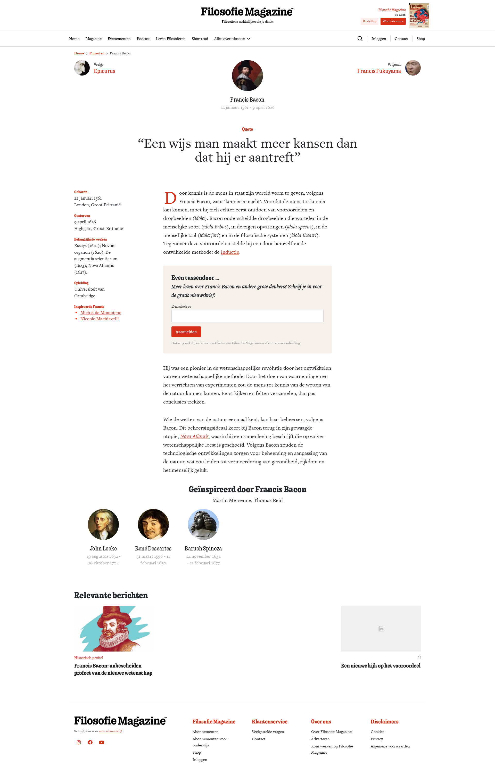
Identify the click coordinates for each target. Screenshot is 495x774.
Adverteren (320, 739)
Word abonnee (393, 21)
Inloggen (200, 759)
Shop (421, 38)
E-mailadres (181, 306)
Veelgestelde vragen (268, 731)
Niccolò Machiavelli (99, 319)
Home (79, 53)
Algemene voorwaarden (390, 746)
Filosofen (96, 53)
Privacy (377, 739)
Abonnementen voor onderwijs (210, 742)
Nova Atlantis (194, 436)
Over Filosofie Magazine (331, 731)
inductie (230, 252)
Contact (401, 38)
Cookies (377, 731)
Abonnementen (206, 731)
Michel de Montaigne (100, 312)
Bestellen (369, 21)
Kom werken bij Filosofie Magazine (332, 749)
